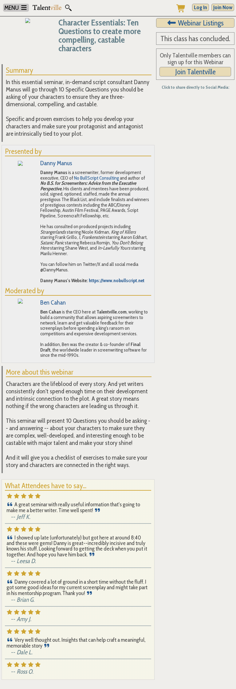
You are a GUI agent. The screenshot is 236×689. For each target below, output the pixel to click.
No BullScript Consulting (96, 178)
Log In (200, 7)
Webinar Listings (200, 22)
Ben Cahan (53, 302)
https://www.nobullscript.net (116, 280)
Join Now (222, 7)
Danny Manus (56, 163)
